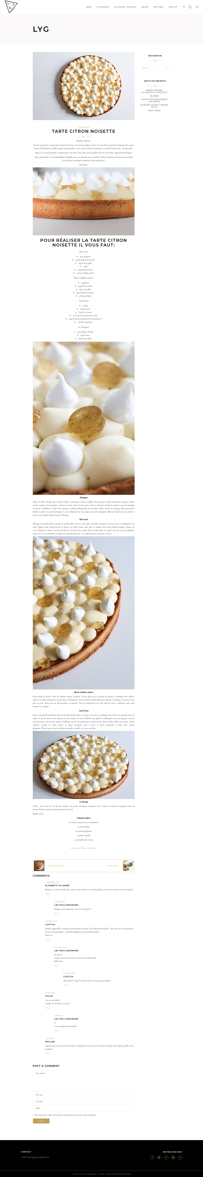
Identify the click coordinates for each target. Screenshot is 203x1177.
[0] (190, 7)
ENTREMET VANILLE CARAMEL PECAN (154, 106)
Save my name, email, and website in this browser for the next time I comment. (65, 1115)
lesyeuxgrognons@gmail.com (38, 1157)
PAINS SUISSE (154, 111)
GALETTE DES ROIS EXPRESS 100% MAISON (154, 100)
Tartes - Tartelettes (89, 848)
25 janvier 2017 (83, 127)
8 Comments (75, 848)
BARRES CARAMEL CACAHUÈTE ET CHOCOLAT (154, 91)
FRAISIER (154, 96)
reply (48, 894)
